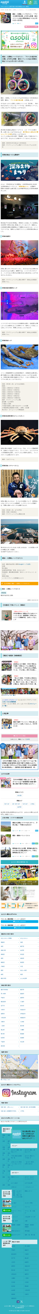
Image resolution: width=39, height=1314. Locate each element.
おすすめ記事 (28, 1182)
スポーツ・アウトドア (16, 1211)
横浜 (24, 3)
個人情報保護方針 (19, 1307)
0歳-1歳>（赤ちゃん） (7, 1106)
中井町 (13, 1281)
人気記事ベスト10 (30, 1216)
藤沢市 (22, 989)
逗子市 (3, 1005)
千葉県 (3, 1041)
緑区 (2, 974)
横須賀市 (3, 1001)
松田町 (3, 1037)
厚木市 (22, 1005)
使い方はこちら (5, 1079)
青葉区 (3, 942)
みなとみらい (24, 938)
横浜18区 (3, 978)
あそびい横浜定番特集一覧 (19, 861)
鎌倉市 (22, 993)
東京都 (3, 1045)
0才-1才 (6, 803)
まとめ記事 (23, 978)
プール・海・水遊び (30, 1211)
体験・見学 (14, 1220)
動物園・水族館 (15, 1224)
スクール (27, 1206)
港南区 (3, 954)
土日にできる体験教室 (9, 701)
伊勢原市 (22, 1013)
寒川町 (3, 1033)
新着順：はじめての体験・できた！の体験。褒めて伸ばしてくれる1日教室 (16, 1194)
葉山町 (3, 1029)
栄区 (2, 958)
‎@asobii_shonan (20, 927)
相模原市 (22, 1017)
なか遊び (13, 1202)
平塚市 (3, 997)
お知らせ (13, 1186)
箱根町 (22, 1037)
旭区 (21, 942)
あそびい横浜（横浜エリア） (30, 1150)
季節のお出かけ (15, 1230)
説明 (28, 739)
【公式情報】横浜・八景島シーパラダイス (16, 583)
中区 (21, 966)
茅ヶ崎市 (3, 993)
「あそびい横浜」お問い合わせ (30, 1162)
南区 (21, 974)
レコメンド (14, 1216)
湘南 (30, 3)
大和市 (3, 1009)
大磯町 (22, 1029)
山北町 (13, 1289)
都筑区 (3, 962)
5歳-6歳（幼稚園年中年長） (9, 1110)
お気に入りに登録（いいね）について (16, 1163)
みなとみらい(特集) (6, 938)
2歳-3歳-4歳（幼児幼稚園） (28, 1106)
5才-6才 (25, 803)
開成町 (22, 1033)
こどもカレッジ (29, 1186)
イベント (13, 1206)
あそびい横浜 (16, 1310)
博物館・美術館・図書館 (30, 1225)
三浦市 (22, 1001)
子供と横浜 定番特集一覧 (16, 1156)
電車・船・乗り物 (30, 1234)
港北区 (22, 954)
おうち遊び (14, 1182)
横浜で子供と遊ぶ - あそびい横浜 (5, 2)
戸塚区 (3, 966)
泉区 (2, 946)
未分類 (19, 795)
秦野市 (22, 997)
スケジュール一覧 (9, 694)
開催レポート (28, 1190)
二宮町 (3, 1025)
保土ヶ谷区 (23, 970)
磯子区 (22, 946)
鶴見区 (22, 962)
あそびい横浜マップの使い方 (30, 1156)
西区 (2, 970)
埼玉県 (22, 1041)
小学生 (32, 803)
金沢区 (19, 806)
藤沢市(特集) (4, 989)
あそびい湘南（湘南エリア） (16, 1150)
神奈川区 (3, 950)
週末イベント (15, 1176)
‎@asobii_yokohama (20, 921)
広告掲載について (24, 1305)
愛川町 (22, 1025)
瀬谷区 (22, 958)
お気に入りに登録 (32, 26)
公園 (26, 1220)
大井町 (22, 1021)
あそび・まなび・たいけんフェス (30, 1177)
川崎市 (3, 1021)
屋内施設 (27, 1230)
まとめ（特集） (29, 1202)
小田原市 (3, 1017)
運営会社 (31, 1305)
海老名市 (22, 1009)
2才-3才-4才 (16, 803)
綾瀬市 (27, 1261)
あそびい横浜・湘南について (11, 1305)
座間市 (3, 1013)
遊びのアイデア (15, 1234)
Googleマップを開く (25, 564)
